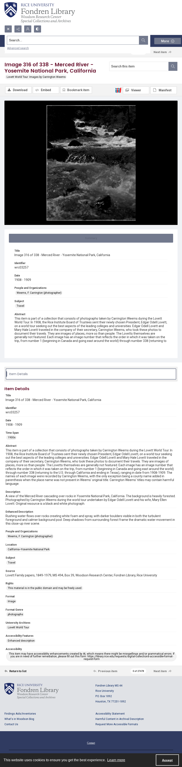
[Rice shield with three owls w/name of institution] (39, 12)
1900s (12, 437)
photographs (15, 614)
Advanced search (18, 48)
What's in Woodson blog (19, 719)
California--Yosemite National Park (28, 549)
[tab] (91, 238)
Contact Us (11, 724)
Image (12, 601)
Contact (91, 742)
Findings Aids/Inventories (20, 713)
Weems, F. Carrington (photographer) (39, 292)
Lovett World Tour (18, 627)
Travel (20, 305)
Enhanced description (21, 640)
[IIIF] (118, 90)
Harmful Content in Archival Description (119, 719)
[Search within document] (172, 66)
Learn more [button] (116, 760)
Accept (167, 760)
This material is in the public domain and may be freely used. (45, 588)
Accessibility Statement (110, 713)
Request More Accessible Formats (116, 724)
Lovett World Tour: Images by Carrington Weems (36, 77)
